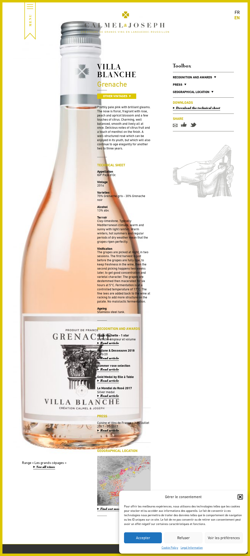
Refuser (183, 538)
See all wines (45, 467)
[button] (240, 496)
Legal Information (192, 547)
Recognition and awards (192, 77)
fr (237, 12)
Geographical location (191, 92)
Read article (109, 343)
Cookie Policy (170, 547)
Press (177, 84)
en (237, 17)
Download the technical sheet (198, 108)
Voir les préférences (224, 538)
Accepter (143, 538)
